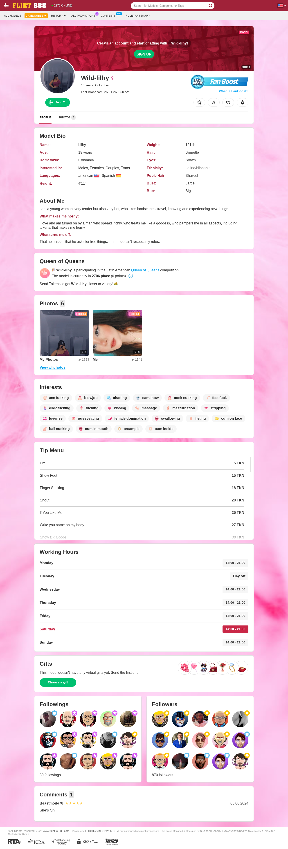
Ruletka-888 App (138, 15)
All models (12, 15)
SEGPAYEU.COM (109, 831)
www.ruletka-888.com (56, 830)
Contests (108, 15)
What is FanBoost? (233, 91)
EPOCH (89, 831)
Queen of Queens (145, 270)
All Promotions (83, 15)
